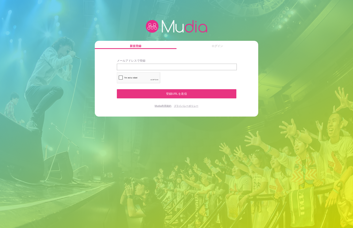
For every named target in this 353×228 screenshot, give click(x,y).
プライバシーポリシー (186, 106)
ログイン (217, 46)
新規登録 (135, 46)
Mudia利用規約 (163, 106)
